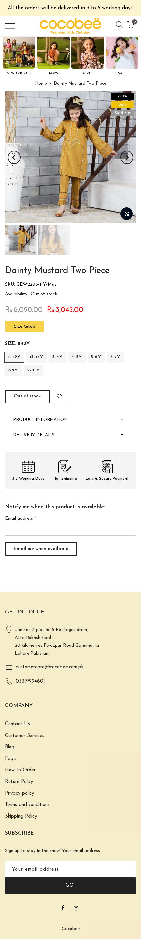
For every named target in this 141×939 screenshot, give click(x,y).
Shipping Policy (21, 816)
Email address (20, 518)
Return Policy (19, 781)
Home (41, 83)
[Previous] (14, 157)
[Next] (126, 157)
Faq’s (10, 758)
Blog (9, 747)
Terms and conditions (27, 804)
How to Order (20, 770)
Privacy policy (19, 793)
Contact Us (17, 724)
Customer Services (24, 735)
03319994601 (30, 681)
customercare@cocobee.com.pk (50, 667)
